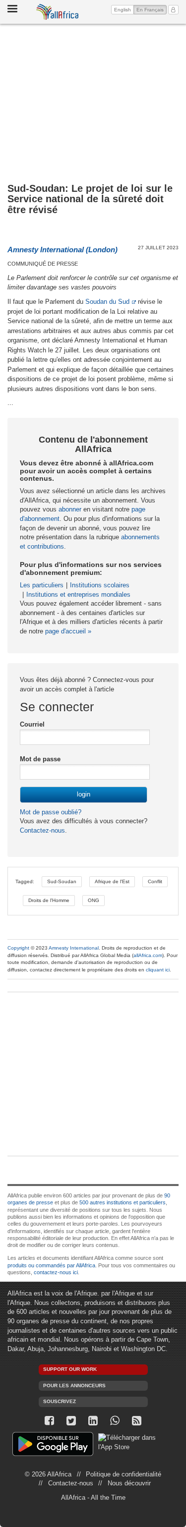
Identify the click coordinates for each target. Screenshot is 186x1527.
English (122, 9)
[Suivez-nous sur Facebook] (50, 1420)
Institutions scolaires (99, 585)
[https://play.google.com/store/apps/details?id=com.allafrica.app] (52, 1445)
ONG (93, 900)
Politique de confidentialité (123, 1474)
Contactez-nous (42, 830)
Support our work (70, 1369)
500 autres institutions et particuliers (122, 1202)
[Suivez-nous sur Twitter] (71, 1420)
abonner (70, 509)
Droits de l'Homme (48, 900)
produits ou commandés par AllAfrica (51, 1265)
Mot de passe (40, 759)
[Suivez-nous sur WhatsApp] (115, 1420)
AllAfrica (57, 12)
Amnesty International (74, 948)
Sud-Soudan (61, 881)
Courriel (32, 724)
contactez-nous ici (56, 1272)
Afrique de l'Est (112, 881)
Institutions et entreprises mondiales (78, 594)
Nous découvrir (129, 1483)
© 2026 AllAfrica (48, 1474)
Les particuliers (41, 585)
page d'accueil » (68, 631)
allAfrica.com (147, 955)
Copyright (18, 948)
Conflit (155, 881)
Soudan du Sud (107, 301)
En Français (151, 9)
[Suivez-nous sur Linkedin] (93, 1420)
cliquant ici (158, 969)
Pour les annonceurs (74, 1385)
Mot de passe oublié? (50, 812)
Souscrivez (59, 1401)
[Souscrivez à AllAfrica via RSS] (137, 1420)
